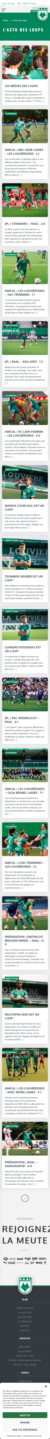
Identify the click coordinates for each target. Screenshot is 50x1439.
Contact (25, 1330)
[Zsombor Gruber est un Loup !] (25, 552)
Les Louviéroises (11, 113)
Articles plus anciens (25, 1198)
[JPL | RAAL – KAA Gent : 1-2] (25, 338)
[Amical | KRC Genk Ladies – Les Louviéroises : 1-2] (25, 126)
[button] (46, 1386)
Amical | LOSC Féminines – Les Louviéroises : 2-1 (25, 864)
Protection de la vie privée (32, 1436)
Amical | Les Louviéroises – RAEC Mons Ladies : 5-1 (25, 1090)
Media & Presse (29, 3)
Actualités (25, 1313)
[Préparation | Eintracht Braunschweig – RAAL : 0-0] (25, 913)
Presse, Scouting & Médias (25, 1360)
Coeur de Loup (8, 3)
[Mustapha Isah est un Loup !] (25, 990)
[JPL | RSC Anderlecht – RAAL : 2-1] (25, 694)
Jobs (19, 3)
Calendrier (25, 1317)
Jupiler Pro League (12, 187)
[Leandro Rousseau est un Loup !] (25, 623)
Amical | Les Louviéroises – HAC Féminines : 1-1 (25, 292)
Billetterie (25, 1351)
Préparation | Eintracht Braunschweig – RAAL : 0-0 (24, 940)
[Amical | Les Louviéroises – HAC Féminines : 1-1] (25, 267)
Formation (25, 1381)
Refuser (25, 1422)
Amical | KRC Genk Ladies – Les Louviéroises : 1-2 (24, 151)
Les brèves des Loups (21, 86)
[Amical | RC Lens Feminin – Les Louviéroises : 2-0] (25, 408)
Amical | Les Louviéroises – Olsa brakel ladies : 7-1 (25, 790)
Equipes (25, 1326)
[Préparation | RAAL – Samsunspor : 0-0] (25, 1138)
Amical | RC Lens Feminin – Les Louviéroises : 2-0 (24, 433)
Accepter (25, 1415)
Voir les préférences (25, 1429)
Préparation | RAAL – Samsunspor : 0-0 (21, 1164)
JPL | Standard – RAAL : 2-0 (25, 224)
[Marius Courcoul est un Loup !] (25, 482)
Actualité (9, 50)
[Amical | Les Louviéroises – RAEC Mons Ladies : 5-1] (25, 1064)
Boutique (25, 1347)
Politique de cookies (14, 1436)
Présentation (25, 1308)
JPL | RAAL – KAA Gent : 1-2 (24, 361)
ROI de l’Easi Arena (25, 1365)
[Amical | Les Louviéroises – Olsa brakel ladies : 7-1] (25, 765)
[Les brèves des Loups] (25, 62)
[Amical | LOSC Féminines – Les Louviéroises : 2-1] (25, 839)
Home (5, 20)
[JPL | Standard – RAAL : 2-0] (25, 200)
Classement (25, 1322)
